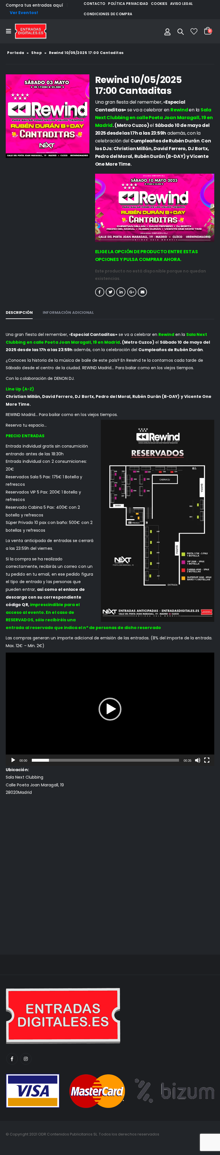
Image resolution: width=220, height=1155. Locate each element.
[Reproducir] (13, 760)
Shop (36, 52)
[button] (110, 709)
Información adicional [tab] (68, 312)
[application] (110, 709)
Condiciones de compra (108, 14)
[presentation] (7, 116)
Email (142, 292)
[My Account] (167, 31)
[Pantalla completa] (207, 760)
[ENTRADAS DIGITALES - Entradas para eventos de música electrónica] (30, 31)
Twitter (110, 292)
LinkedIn (120, 292)
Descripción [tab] (19, 312)
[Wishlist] (193, 31)
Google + (131, 292)
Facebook (99, 292)
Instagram (26, 1059)
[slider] (105, 760)
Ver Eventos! (24, 13)
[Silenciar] (198, 760)
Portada (15, 52)
